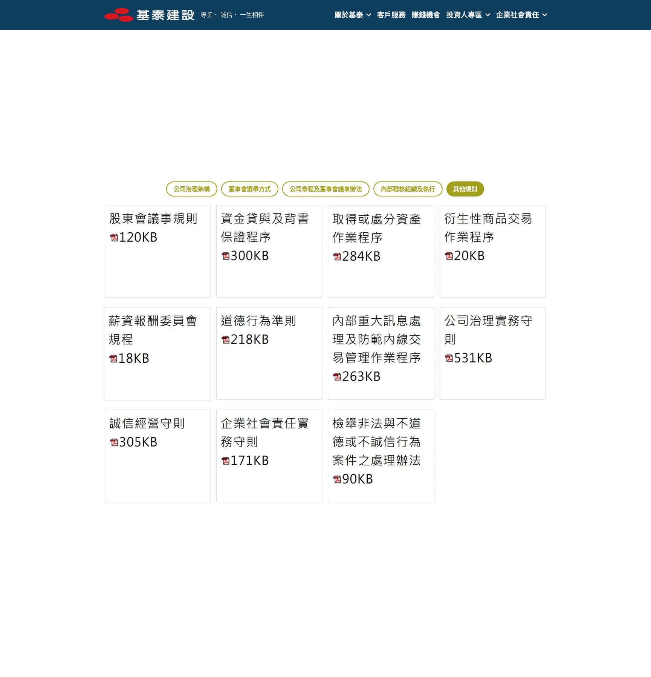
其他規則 (465, 188)
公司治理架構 (192, 188)
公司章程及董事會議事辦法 (326, 188)
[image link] (149, 14)
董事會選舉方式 (250, 188)
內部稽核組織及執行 (408, 188)
